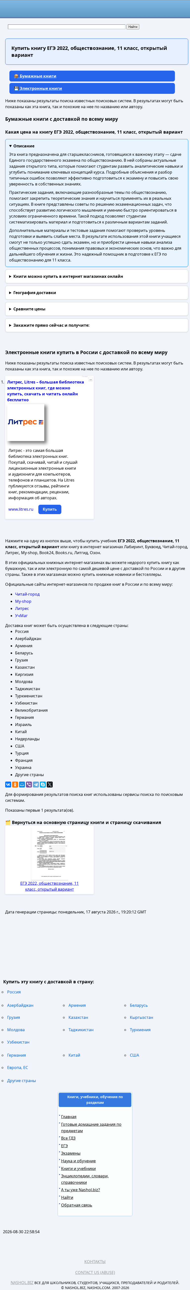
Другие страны (21, 1080)
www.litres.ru (20, 509)
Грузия (13, 1017)
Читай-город (27, 594)
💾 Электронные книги (38, 88)
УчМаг (21, 615)
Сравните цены (29, 309)
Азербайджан (20, 1005)
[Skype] (43, 784)
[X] (50, 784)
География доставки (34, 292)
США (134, 1055)
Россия (14, 992)
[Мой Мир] (22, 784)
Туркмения (140, 1029)
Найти (67, 1197)
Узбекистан (18, 1042)
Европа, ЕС (17, 1067)
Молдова (16, 1029)
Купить (50, 509)
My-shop (23, 601)
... (91, 379)
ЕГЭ (64, 1146)
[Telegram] (36, 784)
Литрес (22, 608)
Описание (23, 146)
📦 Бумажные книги (35, 76)
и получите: (51, 325)
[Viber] (29, 784)
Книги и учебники (78, 1168)
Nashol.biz (22, 1282)
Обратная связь (76, 1205)
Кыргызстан (141, 1017)
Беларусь (139, 1005)
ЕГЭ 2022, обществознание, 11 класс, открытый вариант (49, 886)
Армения (77, 1005)
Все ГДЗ (68, 1138)
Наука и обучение (78, 1161)
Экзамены (70, 1153)
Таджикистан (81, 1029)
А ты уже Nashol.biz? (80, 1189)
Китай (74, 1055)
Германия (16, 1055)
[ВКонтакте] (8, 784)
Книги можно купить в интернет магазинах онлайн (68, 276)
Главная (68, 1116)
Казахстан (78, 1017)
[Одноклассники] (15, 784)
